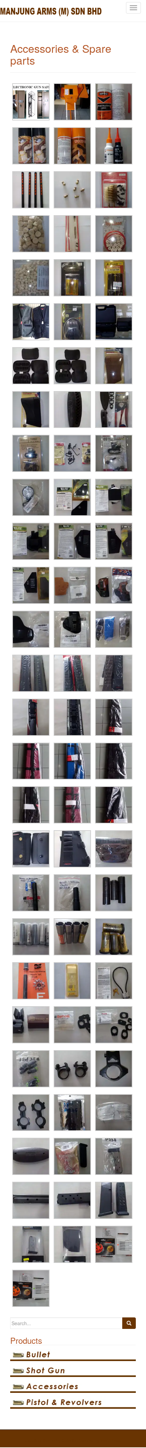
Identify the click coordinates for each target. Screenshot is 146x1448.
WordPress (110, 1440)
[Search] (129, 1323)
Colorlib (68, 1440)
